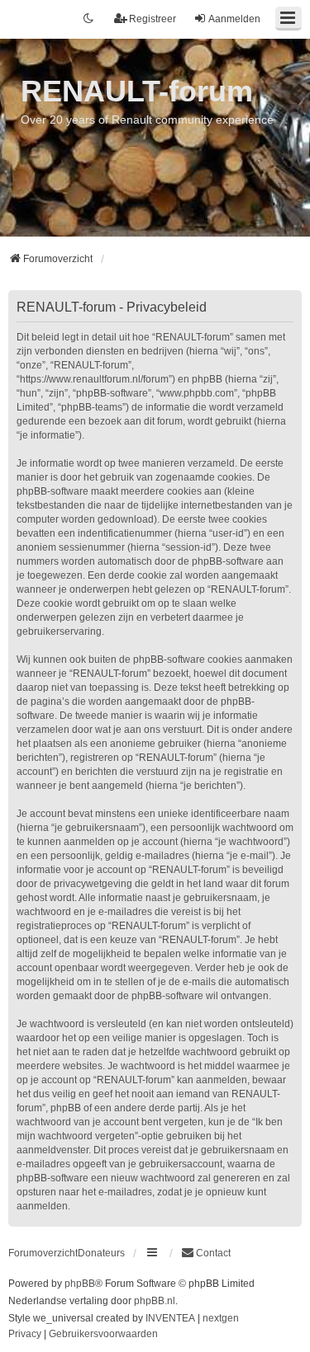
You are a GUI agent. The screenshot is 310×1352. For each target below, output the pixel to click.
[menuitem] (206, 1253)
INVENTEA (170, 1318)
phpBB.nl (154, 1301)
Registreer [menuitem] (152, 19)
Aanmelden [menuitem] (234, 19)
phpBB (79, 1283)
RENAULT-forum (137, 91)
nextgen (221, 1318)
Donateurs (101, 1253)
